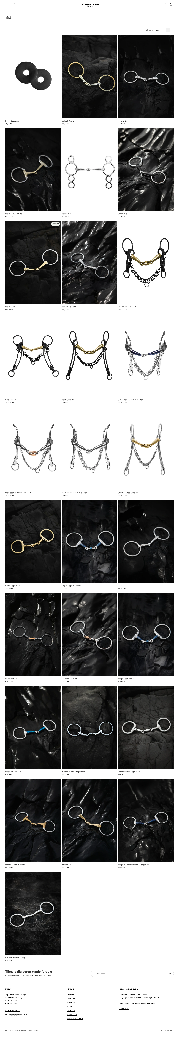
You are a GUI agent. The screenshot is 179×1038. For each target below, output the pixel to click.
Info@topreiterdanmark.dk (16, 1015)
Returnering (124, 1008)
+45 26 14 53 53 (12, 1010)
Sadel (69, 1006)
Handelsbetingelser (75, 1018)
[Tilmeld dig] (170, 973)
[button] (160, 30)
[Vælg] (113, 114)
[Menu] (8, 4)
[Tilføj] (57, 114)
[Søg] (15, 4)
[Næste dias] (113, 77)
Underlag (71, 1010)
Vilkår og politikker (167, 1030)
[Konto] (165, 4)
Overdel (70, 994)
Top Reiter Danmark (18, 1030)
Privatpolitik (72, 1014)
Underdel (71, 998)
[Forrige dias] (65, 77)
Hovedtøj (71, 1002)
